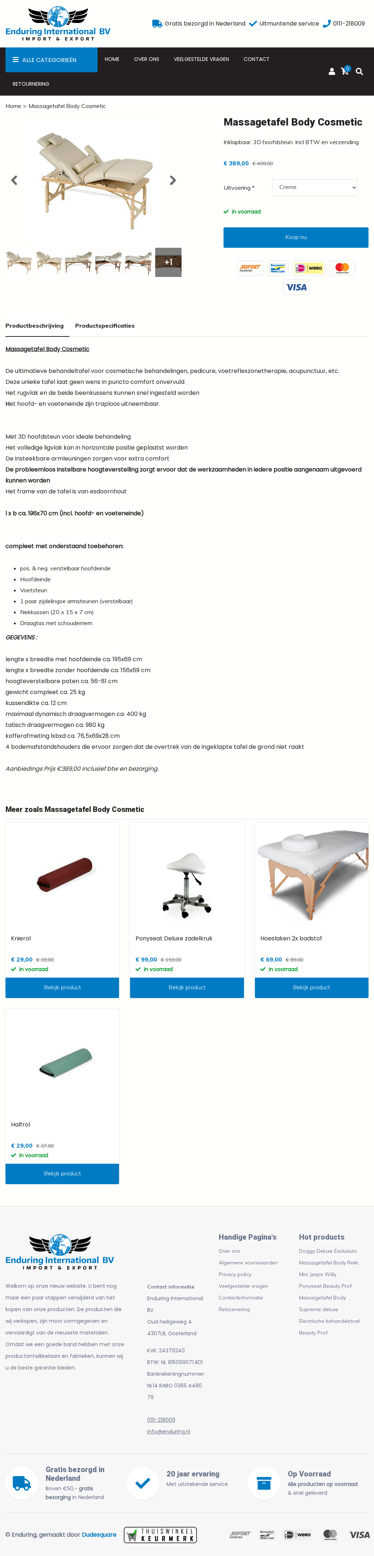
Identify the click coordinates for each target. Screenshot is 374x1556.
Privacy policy (235, 1274)
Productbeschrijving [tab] (34, 325)
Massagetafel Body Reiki (328, 1262)
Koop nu (296, 236)
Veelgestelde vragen (201, 59)
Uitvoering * (239, 187)
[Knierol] (62, 876)
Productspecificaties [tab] (105, 325)
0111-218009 (161, 1420)
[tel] (327, 24)
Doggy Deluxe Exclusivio (328, 1251)
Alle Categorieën (49, 60)
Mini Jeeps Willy (317, 1274)
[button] (172, 180)
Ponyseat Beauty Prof (325, 1286)
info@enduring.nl (168, 1431)
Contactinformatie (241, 1297)
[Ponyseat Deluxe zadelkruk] (187, 876)
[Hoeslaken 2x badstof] (312, 876)
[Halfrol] (62, 1062)
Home (112, 59)
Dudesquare (99, 1534)
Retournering (31, 84)
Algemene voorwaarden (248, 1262)
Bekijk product (62, 987)
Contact (256, 59)
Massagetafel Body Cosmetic (67, 105)
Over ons (146, 59)
